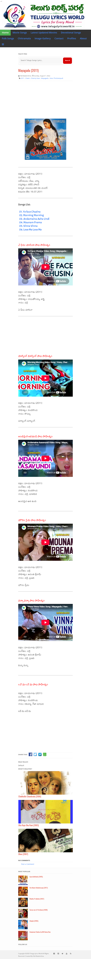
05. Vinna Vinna (28, 226)
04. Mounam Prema (30, 222)
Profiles (71, 38)
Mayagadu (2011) (28, 70)
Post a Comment (27, 864)
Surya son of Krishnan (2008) (39, 910)
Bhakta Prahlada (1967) (37, 898)
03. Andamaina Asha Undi (34, 219)
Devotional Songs (71, 32)
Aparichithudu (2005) (36, 876)
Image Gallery (43, 38)
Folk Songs (8, 38)
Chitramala (24, 38)
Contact (59, 38)
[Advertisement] (45, 99)
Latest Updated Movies (44, 32)
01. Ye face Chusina (30, 211)
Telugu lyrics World (36, 954)
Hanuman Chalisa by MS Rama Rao (40, 932)
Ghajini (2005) (34, 921)
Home (5, 32)
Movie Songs (20, 32)
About (83, 38)
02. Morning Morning (31, 215)
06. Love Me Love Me (30, 229)
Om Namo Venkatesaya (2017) (39, 887)
